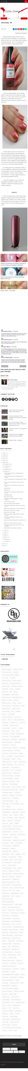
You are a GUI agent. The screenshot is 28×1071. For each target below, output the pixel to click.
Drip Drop (15, 747)
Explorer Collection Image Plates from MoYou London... (14, 514)
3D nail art (16, 672)
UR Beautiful (18, 1011)
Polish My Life (11, 910)
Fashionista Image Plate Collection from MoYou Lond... (14, 506)
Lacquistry (10, 820)
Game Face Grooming (7, 775)
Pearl (12, 896)
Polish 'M (4, 907)
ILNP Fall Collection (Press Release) (12, 503)
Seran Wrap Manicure (7, 952)
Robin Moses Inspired (7, 935)
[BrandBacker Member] (14, 622)
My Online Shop (12, 865)
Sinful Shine (13, 963)
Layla (11, 823)
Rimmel (21, 932)
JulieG (3, 817)
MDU (24, 854)
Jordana (15, 815)
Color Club (22, 722)
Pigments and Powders (8, 901)
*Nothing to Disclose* (21, 33)
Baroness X (5, 691)
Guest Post (17, 792)
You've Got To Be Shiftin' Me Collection (11, 1027)
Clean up (10, 719)
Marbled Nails (5, 854)
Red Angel (4, 929)
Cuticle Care (5, 736)
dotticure (13, 745)
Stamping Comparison (8, 980)
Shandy (4, 955)
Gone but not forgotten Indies (10, 789)
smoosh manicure (6, 969)
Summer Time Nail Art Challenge (10, 988)
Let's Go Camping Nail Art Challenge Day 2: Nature (13, 477)
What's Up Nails (6, 1025)
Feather (14, 759)
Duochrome (5, 753)
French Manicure (15, 767)
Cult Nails (12, 733)
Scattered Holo (6, 949)
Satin (9, 946)
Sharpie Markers (12, 955)
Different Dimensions (7, 742)
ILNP (3, 806)
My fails (4, 865)
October (6, 467)
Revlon (21, 929)
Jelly (10, 815)
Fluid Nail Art (10, 764)
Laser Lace (5, 823)
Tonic (12, 1002)
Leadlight (16, 823)
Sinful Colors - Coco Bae (8, 290)
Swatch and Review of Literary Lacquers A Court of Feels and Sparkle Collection (13, 264)
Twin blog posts (16, 1005)
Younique (4, 1030)
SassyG (4, 946)
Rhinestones (5, 932)
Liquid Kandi (13, 834)
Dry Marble (17, 750)
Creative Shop (5, 731)
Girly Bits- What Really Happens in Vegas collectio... (13, 499)
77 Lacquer (12, 677)
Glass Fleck (12, 781)
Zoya (15, 1030)
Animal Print (5, 689)
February (6, 539)
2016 (4, 458)
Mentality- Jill (7, 490)
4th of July (5, 677)
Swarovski (4, 994)
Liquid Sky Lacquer (7, 837)
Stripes (17, 980)
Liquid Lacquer (21, 834)
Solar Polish (16, 969)
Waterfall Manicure (15, 1019)
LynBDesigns (16, 845)
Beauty (15, 691)
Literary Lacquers (6, 840)
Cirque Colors (17, 717)
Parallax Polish (5, 896)
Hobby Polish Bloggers (8, 801)
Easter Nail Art (13, 753)
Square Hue (5, 977)
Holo (16, 801)
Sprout (22, 974)
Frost (12, 770)
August (6, 471)
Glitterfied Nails (14, 784)
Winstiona (14, 1025)
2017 (4, 456)
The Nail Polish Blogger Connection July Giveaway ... (13, 517)
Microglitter (5, 859)
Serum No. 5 (18, 952)
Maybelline (18, 854)
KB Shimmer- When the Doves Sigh (12, 510)
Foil (16, 764)
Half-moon (5, 795)
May (5, 534)
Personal (18, 896)
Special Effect (5, 971)
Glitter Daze (5, 784)
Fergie (19, 759)
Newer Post (4, 366)
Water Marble (5, 1019)
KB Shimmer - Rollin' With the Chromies (12, 523)
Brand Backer (16, 705)
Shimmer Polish (12, 957)
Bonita (19, 703)
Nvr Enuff (4, 890)
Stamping (21, 977)
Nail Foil (17, 871)
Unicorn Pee (16, 1008)
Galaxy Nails (16, 773)
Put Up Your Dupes (7, 927)
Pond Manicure (6, 915)
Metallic (20, 857)
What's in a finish (14, 1022)
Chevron (4, 714)
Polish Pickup (19, 910)
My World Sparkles (7, 868)
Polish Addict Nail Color (14, 907)
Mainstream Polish (6, 851)
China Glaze (11, 714)
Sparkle (22, 969)
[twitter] (4, 1)
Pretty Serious (16, 918)
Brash (23, 705)
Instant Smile (15, 812)
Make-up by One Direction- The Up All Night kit (14, 508)
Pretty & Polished (6, 918)
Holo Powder (5, 803)
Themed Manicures (16, 999)
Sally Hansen (11, 941)
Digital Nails (17, 742)
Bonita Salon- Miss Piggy (9, 512)
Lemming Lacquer (17, 826)
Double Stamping (6, 747)
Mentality (24, 25)
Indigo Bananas (6, 812)
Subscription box (14, 983)
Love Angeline (18, 843)
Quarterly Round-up (18, 927)
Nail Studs (4, 876)
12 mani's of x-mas (18, 669)
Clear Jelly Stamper (19, 719)
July (5, 530)
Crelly (12, 731)
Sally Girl (4, 941)
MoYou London (18, 859)
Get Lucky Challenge (7, 778)
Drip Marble (22, 747)
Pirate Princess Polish (7, 904)
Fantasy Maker (6, 759)
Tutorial (9, 1005)
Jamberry (4, 815)
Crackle (20, 728)
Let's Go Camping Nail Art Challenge (11, 829)
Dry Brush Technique (7, 750)
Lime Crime (15, 831)
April (5, 535)
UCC (10, 1008)
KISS (16, 817)
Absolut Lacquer (17, 680)
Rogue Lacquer (18, 935)
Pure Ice (19, 924)
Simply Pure (19, 960)
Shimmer (3, 26)
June (5, 532)
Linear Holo (5, 834)
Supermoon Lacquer (19, 991)
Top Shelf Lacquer (20, 1002)
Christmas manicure (7, 717)
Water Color (5, 1016)
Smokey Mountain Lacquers (9, 966)
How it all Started (15, 803)
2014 (4, 462)
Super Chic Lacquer (7, 991)
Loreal (12, 843)
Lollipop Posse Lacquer (19, 840)
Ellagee (21, 753)
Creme (17, 731)
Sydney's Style (12, 994)
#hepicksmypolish (6, 669)
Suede (21, 983)
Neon (18, 882)
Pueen (13, 924)
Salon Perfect (20, 941)
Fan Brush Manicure (19, 756)
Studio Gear (5, 983)
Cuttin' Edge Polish (14, 736)
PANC (21, 893)
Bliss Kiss (16, 700)
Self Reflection (15, 949)
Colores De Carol (14, 725)
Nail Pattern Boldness (18, 873)
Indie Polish (18, 25)
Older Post (23, 366)
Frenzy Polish (5, 770)
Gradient (21, 789)
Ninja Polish (5, 887)
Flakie (3, 764)
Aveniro (12, 689)
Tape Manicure (6, 997)
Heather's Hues (6, 798)
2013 (4, 543)
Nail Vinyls (11, 876)
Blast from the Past (7, 700)
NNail (11, 887)
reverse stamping (13, 929)
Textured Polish (15, 997)
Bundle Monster (6, 708)
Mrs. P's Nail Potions (7, 862)
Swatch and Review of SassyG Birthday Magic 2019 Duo (12, 277)
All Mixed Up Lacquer (17, 686)
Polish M (4, 910)
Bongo (14, 703)
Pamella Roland (15, 893)
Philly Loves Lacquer (7, 899)
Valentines (5, 1013)
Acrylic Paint (5, 683)
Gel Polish (17, 775)
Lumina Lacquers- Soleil (9, 501)
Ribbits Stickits (13, 932)
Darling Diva (14, 739)
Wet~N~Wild (5, 1022)
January (6, 541)
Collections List (14, 722)
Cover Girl (14, 728)
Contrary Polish (6, 728)
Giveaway (4, 781)
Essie (3, 756)
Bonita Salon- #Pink (8, 496)
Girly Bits (16, 778)
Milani (11, 859)
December (6, 464)
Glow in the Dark (16, 787)
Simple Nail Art (7, 488)
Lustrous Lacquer (13, 379)
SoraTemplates (9, 1062)
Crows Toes (5, 733)
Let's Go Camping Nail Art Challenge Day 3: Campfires (13, 474)
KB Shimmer (10, 817)
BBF (11, 691)
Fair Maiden (9, 756)
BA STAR (18, 689)
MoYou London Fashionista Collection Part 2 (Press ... (14, 492)
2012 (4, 545)
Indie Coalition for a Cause (9, 809)
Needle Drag (16, 879)
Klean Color (22, 817)
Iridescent (22, 812)
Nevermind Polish (6, 885)
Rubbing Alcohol (6, 938)
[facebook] (2, 1)
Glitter (17, 781)
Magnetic (13, 848)
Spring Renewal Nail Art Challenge (10, 974)
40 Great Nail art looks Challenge (10, 675)
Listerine (16, 837)
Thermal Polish (6, 1002)
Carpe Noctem (6, 711)
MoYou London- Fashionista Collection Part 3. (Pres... (14, 483)
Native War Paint (6, 879)
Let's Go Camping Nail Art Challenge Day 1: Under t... (15, 480)
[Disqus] (14, 310)
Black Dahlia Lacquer (17, 697)
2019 (4, 453)
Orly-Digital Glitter (8, 495)
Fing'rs (15, 761)
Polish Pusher (5, 913)
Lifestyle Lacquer (6, 831)
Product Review (6, 924)
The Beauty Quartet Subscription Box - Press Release (14, 525)
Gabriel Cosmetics (6, 773)
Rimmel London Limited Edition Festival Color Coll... (14, 486)
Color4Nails (5, 725)
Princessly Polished (16, 921)
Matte (12, 854)
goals (23, 787)
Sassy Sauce (16, 943)
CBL (13, 711)
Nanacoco (18, 876)
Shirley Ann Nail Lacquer (8, 960)
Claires (4, 719)
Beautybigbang (6, 694)
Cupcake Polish (20, 733)
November (6, 466)
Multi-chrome (17, 862)
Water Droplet (13, 1016)
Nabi (14, 868)
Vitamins (17, 1013)
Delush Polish (22, 739)
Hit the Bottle (15, 798)
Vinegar (11, 1013)
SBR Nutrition (15, 946)
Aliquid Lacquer (6, 686)
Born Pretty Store (6, 705)
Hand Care (19, 795)
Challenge (17, 711)
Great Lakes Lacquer (7, 792)
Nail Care (4, 871)
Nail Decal (11, 871)
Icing (22, 803)
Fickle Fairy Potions (7, 761)
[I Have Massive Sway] (14, 649)
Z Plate (10, 1030)
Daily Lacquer (5, 739)
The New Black (6, 999)
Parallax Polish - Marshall (15, 440)
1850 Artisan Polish (7, 672)
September (6, 469)
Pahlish (18, 890)
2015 (4, 460)
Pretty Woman (6, 921)
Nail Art (19, 868)
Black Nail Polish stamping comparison (13, 528)
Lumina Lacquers (6, 845)
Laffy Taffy (17, 820)
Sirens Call (20, 963)
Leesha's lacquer (6, 826)
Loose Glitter (5, 843)
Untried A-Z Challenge (7, 1011)
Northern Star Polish (19, 887)
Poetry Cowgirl (18, 904)
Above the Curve (6, 680)
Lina (21, 831)
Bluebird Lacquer (6, 703)
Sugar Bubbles (6, 985)
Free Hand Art (5, 767)
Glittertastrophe (6, 787)
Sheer (19, 955)
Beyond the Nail (6, 697)
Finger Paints (22, 761)
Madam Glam (5, 848)
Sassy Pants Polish (7, 943)
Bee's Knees (15, 694)
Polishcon (22, 913)
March (5, 537)
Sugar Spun (14, 985)
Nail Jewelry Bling (6, 873)
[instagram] (6, 1)
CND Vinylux (5, 722)
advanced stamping (15, 683)
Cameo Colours (16, 708)
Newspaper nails (17, 885)
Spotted (13, 971)
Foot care (21, 764)
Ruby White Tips (16, 938)
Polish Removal (14, 913)
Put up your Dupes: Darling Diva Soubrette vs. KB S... (15, 520)
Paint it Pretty (5, 893)
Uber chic (4, 1008)
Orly (13, 890)
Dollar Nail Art (5, 745)
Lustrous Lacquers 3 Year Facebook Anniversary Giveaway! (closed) (17, 417)
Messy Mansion (12, 857)
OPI (9, 890)
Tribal (3, 1005)
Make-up (15, 851)
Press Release (15, 915)
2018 (4, 455)
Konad (4, 820)
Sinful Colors (5, 963)
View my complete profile (7, 388)
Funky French (18, 770)
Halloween (12, 795)
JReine (21, 815)
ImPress (8, 806)
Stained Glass (13, 977)
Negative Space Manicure (8, 882)
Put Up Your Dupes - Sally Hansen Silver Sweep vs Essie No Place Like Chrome (17, 424)
